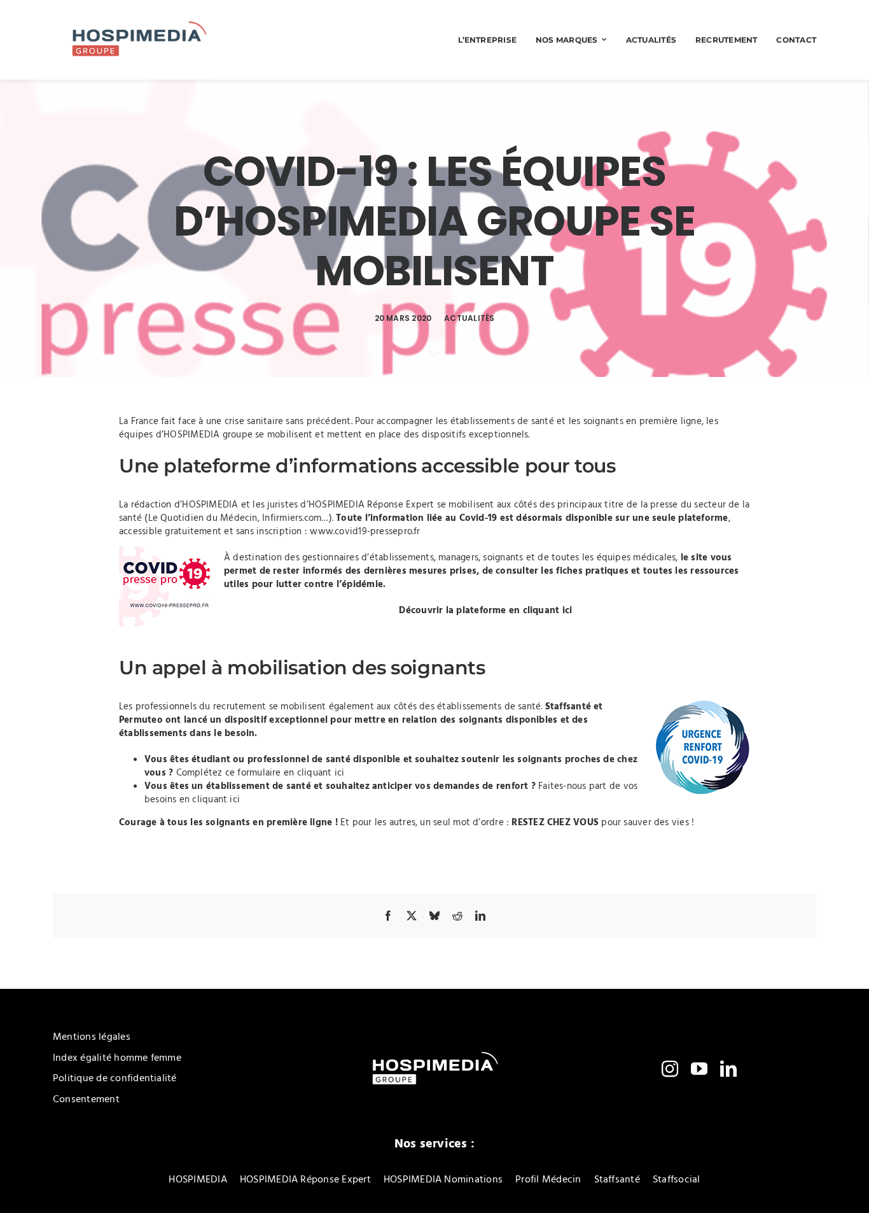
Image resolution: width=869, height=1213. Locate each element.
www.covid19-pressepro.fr (365, 531)
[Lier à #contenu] (434, 354)
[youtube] (699, 1068)
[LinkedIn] (480, 915)
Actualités (469, 318)
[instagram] (670, 1068)
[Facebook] (388, 915)
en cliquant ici (542, 610)
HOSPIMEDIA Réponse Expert (371, 505)
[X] (411, 915)
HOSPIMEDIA (210, 505)
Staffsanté (568, 706)
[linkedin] (728, 1068)
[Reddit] (457, 915)
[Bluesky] (434, 915)
